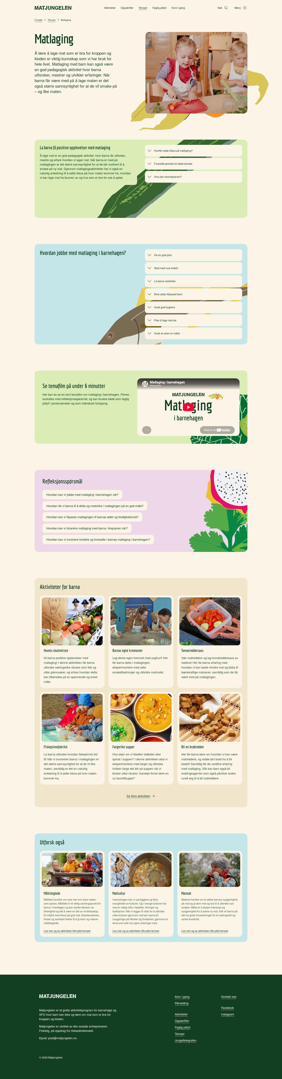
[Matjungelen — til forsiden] (53, 8)
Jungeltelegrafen (185, 1040)
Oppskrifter (127, 8)
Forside (38, 20)
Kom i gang (178, 8)
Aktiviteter (110, 8)
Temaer (143, 8)
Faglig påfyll (159, 8)
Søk (220, 8)
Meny (238, 8)
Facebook (227, 1007)
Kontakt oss (228, 996)
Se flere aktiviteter (138, 796)
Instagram (227, 1014)
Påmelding (181, 1003)
